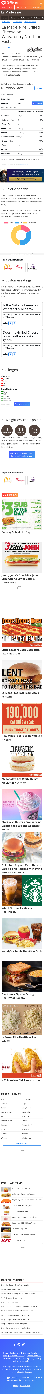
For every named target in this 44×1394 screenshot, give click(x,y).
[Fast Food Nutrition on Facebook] (14, 1344)
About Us (17, 1358)
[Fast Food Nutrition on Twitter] (23, 1344)
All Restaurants (22, 1143)
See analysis (37, 103)
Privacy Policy (25, 1385)
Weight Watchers (23, 18)
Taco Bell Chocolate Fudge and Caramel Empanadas (20, 1332)
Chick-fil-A (4, 1103)
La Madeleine (24, 164)
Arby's (3, 1099)
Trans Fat (6, 124)
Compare (38, 88)
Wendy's (4, 1138)
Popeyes (4, 1125)
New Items (36, 7)
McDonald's (26, 1116)
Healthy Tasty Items (31, 1358)
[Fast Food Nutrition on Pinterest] (18, 1344)
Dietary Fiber (7, 141)
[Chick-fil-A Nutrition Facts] (20, 267)
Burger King (26, 1099)
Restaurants (7, 7)
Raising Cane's (27, 1125)
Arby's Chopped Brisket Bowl (11, 1298)
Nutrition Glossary (17, 1355)
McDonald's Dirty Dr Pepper (11, 1289)
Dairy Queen (26, 1108)
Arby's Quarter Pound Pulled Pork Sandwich (17, 1311)
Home (5, 1353)
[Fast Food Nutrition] (9, 3)
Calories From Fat (8, 107)
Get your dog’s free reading (25, 179)
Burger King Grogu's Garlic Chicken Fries (15, 1315)
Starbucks (25, 1129)
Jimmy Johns (26, 1112)
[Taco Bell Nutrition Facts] (32, 267)
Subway (4, 1134)
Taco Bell (25, 1134)
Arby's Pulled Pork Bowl (9, 1302)
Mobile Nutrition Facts (22, 1361)
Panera (24, 1121)
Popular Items (35, 18)
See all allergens (22, 404)
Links (15, 1385)
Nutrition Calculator (30, 1353)
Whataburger (26, 1138)
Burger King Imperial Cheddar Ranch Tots (16, 1319)
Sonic (3, 1129)
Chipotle (25, 1103)
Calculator (21, 7)
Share (7, 48)
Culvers (3, 1108)
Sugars (5, 145)
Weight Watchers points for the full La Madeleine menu (22, 454)
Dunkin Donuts (6, 1112)
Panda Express (6, 1121)
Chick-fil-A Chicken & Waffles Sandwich (15, 1285)
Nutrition (5, 18)
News (5, 1355)
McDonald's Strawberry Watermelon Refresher (18, 1294)
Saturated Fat (8, 120)
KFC (2, 1116)
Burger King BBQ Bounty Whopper (14, 1324)
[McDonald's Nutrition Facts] (8, 267)
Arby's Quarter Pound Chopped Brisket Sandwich (19, 1306)
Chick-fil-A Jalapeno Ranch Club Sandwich (16, 1328)
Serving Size (6, 99)
